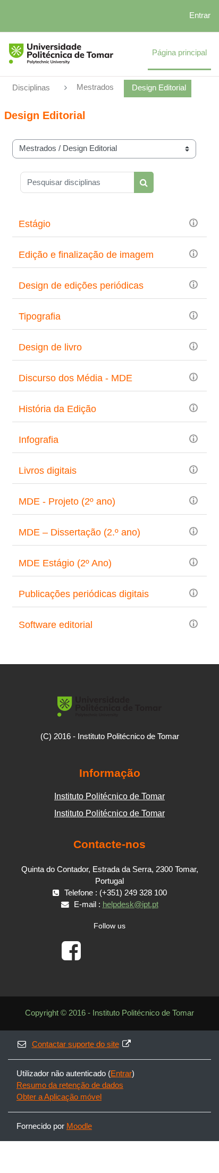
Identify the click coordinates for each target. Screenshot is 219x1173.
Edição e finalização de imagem (86, 254)
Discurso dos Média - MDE (75, 378)
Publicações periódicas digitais (84, 594)
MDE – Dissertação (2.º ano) (79, 532)
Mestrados (95, 87)
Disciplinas (31, 87)
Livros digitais (48, 470)
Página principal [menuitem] (179, 52)
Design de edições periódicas (81, 285)
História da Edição (57, 409)
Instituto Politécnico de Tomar (109, 796)
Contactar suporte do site (75, 1044)
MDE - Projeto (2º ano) (67, 501)
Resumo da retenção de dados (69, 1085)
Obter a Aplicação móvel (59, 1097)
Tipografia (40, 316)
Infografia (38, 439)
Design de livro (50, 347)
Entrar (199, 15)
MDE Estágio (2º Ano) (65, 563)
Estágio (34, 224)
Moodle (79, 1126)
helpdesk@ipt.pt (130, 904)
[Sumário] (193, 222)
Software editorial (55, 624)
